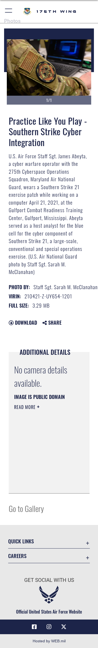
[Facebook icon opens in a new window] (34, 627)
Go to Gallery (26, 508)
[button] (9, 11)
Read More (25, 407)
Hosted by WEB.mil (49, 641)
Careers (17, 556)
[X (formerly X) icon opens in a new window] (64, 627)
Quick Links (21, 541)
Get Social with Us (49, 580)
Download (25, 322)
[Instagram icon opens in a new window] (49, 627)
